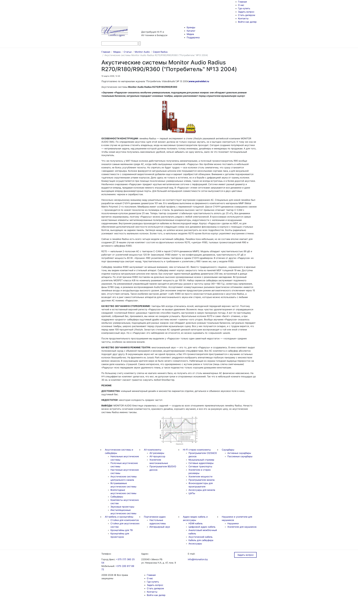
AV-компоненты (152, 449)
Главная (242, 1)
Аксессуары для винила (202, 490)
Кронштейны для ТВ (121, 530)
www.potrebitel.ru (199, 81)
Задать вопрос (246, 11)
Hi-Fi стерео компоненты (197, 449)
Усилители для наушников (241, 526)
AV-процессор (157, 456)
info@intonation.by (198, 559)
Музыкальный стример (201, 459)
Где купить (244, 8)
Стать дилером (246, 15)
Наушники (233, 523)
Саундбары (228, 449)
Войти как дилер (247, 21)
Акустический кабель (201, 536)
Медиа (190, 34)
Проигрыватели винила (202, 479)
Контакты (243, 18)
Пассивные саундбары (239, 456)
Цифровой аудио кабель (202, 526)
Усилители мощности (200, 476)
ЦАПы (192, 493)
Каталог (191, 30)
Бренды (191, 27)
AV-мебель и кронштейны (119, 516)
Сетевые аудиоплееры (201, 463)
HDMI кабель (196, 523)
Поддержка (193, 37)
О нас (241, 5)
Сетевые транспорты (200, 466)
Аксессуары (195, 543)
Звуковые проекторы (122, 506)
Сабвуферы (116, 496)
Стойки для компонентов (124, 520)
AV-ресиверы (156, 453)
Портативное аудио (155, 516)
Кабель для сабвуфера (201, 540)
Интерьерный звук (159, 526)
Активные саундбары (239, 453)
